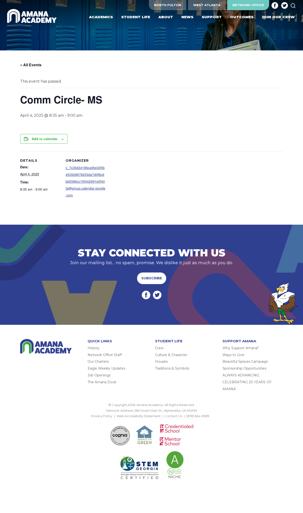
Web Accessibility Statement (138, 416)
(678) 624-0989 (197, 416)
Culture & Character (171, 355)
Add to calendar (45, 138)
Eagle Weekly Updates (106, 368)
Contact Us (173, 416)
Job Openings (99, 375)
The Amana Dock (102, 382)
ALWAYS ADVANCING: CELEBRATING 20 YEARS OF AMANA (247, 382)
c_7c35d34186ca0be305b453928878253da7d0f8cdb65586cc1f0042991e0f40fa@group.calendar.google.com (85, 181)
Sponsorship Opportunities (244, 368)
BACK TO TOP (151, 421)
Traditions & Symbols (172, 368)
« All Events (30, 64)
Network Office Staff (105, 355)
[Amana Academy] (33, 16)
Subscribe (151, 278)
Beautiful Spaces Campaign (245, 361)
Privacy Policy (101, 416)
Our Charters (98, 361)
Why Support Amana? (241, 348)
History (93, 348)
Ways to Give (233, 355)
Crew (159, 348)
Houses (161, 361)
